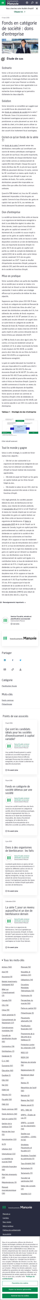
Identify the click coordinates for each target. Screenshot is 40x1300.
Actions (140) (7, 967)
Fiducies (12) (6, 1095)
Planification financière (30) (26, 1027)
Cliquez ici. (18, 12)
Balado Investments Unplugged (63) (9, 983)
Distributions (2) (8, 1051)
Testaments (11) (26, 1173)
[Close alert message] (37, 8)
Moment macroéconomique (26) (9, 1190)
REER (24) (25, 1057)
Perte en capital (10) (28, 1008)
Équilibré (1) (6, 1075)
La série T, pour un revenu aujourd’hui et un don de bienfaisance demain (19, 910)
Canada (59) (6, 1000)
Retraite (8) (25, 1096)
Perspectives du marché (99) (27, 1002)
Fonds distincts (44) (9, 1114)
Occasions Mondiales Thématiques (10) (27, 988)
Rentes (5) (25, 1083)
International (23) (8, 1154)
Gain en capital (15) (9, 1119)
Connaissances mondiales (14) (7, 1029)
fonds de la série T (12, 145)
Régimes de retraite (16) (28, 1063)
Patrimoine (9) (26, 996)
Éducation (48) (7, 1071)
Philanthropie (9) (27, 1013)
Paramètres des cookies (20, 1283)
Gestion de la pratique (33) (7, 1125)
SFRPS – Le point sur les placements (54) (28, 1126)
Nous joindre (7, 1222)
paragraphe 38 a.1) (11, 509)
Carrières (6, 1218)
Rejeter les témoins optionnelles (20, 1289)
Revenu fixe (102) (27, 1100)
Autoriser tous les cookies (20, 1296)
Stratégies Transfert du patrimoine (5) (28, 1157)
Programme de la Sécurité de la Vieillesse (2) (27, 1037)
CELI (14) (5, 1005)
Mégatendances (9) (9, 1182)
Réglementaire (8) (28, 1070)
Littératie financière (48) (9, 1168)
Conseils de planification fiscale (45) (9, 1039)
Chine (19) (5, 1010)
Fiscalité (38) (7, 1099)
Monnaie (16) (26, 967)
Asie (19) (5, 972)
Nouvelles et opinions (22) (26, 973)
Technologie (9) (26, 1168)
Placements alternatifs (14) (26, 1019)
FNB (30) (5, 1104)
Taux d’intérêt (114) (28, 1163)
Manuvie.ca (6, 1214)
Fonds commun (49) (9, 1109)
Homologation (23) (9, 1139)
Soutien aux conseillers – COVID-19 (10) (28, 1137)
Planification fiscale (9, 686)
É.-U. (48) (5, 1061)
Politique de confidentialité (12, 1230)
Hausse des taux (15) (8, 1133)
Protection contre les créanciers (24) (28, 1046)
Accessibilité (7, 1234)
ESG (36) (5, 1080)
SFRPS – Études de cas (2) (28, 1116)
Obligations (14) (27, 980)
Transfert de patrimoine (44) (27, 1179)
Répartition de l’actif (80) (28, 1089)
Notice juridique (8, 1226)
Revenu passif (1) (27, 1105)
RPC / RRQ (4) (26, 1110)
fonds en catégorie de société (16, 112)
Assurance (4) (7, 977)
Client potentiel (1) (9, 1015)
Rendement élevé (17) (27, 1076)
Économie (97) (7, 1066)
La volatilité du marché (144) (7, 1160)
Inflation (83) (7, 1149)
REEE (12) (24, 1053)
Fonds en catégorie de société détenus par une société (18, 790)
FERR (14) (5, 1090)
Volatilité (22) (26, 1194)
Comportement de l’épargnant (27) (9, 1021)
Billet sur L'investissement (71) (8, 993)
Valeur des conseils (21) (28, 1187)
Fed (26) (5, 1085)
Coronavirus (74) (8, 1046)
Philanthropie (7, 704)
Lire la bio (16, 624)
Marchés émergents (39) (9, 1176)
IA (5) (4, 1144)
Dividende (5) (7, 1056)
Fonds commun (8, 700)
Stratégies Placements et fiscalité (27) (26, 1148)
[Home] (3, 2)
